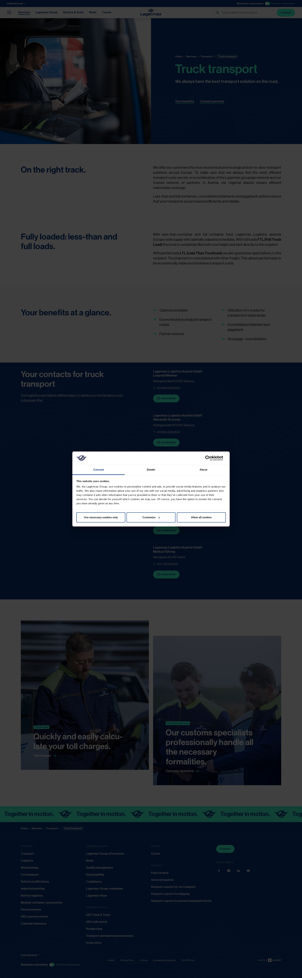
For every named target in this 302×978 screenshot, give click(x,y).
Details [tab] (151, 469)
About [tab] (203, 469)
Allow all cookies (201, 517)
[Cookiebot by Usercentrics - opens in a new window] (210, 458)
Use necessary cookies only (101, 517)
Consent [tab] (98, 469)
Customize (149, 517)
